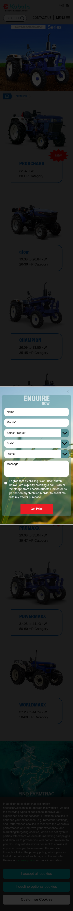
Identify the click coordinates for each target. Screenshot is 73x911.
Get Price (37, 509)
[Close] (68, 391)
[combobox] (36, 433)
